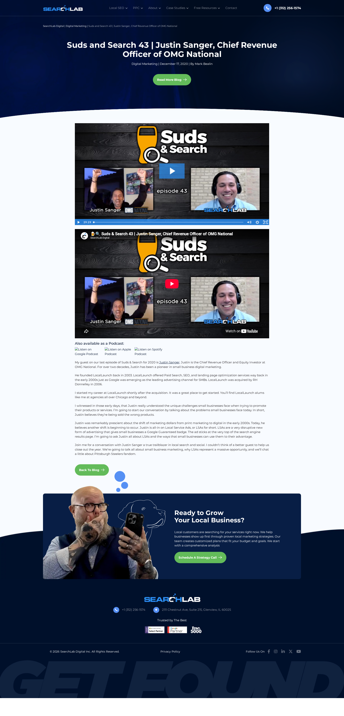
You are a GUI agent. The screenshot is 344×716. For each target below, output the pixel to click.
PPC (136, 8)
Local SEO (116, 8)
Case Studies (175, 8)
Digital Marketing (76, 25)
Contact (231, 8)
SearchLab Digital (53, 25)
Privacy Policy (170, 651)
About (152, 8)
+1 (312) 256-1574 (133, 610)
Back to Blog (89, 470)
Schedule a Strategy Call (198, 557)
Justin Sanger (169, 362)
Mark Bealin (204, 64)
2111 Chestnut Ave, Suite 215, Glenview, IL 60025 (196, 610)
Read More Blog (169, 80)
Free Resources (205, 8)
